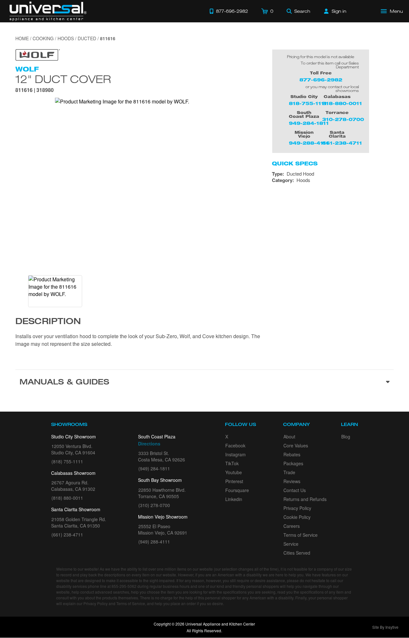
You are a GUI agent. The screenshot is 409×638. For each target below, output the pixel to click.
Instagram (235, 454)
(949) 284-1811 (154, 468)
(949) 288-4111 (154, 541)
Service (290, 544)
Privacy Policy (297, 508)
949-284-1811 (309, 123)
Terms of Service (300, 535)
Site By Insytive (385, 627)
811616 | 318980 (34, 90)
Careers (291, 526)
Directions (149, 443)
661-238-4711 (342, 143)
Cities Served (296, 553)
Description (48, 322)
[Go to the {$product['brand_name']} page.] (37, 54)
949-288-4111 (309, 143)
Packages (293, 463)
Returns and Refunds (305, 499)
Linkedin (233, 499)
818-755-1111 (308, 103)
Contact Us (294, 490)
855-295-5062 (124, 586)
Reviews (291, 481)
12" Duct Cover (63, 78)
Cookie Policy (297, 517)
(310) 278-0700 (154, 505)
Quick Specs (295, 163)
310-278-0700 (343, 119)
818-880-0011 (342, 103)
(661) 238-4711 (67, 534)
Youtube (233, 472)
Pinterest (234, 481)
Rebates (291, 454)
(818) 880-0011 (67, 498)
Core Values (295, 445)
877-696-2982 (320, 80)
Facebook (235, 445)
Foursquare (237, 490)
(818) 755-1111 (67, 461)
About (289, 436)
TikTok (232, 463)
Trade (289, 472)
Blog (345, 436)
